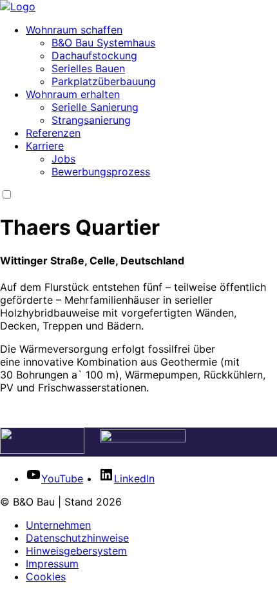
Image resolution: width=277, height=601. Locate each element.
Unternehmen (58, 524)
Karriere (45, 145)
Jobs (63, 158)
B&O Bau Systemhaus (103, 42)
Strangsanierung (91, 119)
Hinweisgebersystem (76, 550)
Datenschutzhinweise (77, 537)
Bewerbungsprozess (101, 171)
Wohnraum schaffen (74, 29)
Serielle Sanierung (95, 107)
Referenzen (53, 132)
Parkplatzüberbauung (104, 81)
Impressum (52, 563)
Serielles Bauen (88, 68)
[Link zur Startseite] (17, 6)
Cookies (46, 576)
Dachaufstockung (94, 55)
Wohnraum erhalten (73, 94)
